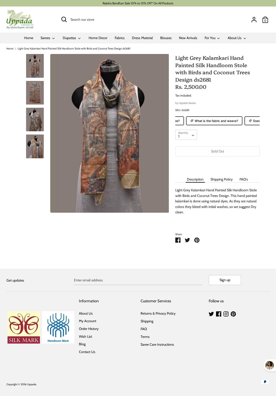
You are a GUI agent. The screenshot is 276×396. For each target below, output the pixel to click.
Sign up (225, 280)
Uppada (31, 384)
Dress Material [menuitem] (142, 38)
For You (210, 38)
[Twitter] (211, 313)
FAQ (144, 329)
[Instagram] (226, 313)
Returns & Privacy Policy (158, 313)
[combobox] (186, 135)
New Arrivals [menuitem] (188, 38)
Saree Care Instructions (157, 344)
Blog (82, 344)
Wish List (85, 336)
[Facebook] (218, 313)
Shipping (147, 321)
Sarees (46, 38)
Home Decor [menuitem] (98, 38)
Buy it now (217, 164)
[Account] (254, 18)
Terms (145, 337)
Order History (89, 329)
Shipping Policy (221, 179)
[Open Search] (64, 19)
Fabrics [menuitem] (120, 38)
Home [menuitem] (28, 38)
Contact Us (87, 352)
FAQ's (244, 179)
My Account (87, 321)
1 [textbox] (178, 136)
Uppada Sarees (187, 103)
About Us (235, 38)
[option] (109, 135)
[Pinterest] (233, 313)
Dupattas (70, 38)
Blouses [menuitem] (166, 38)
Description (195, 179)
